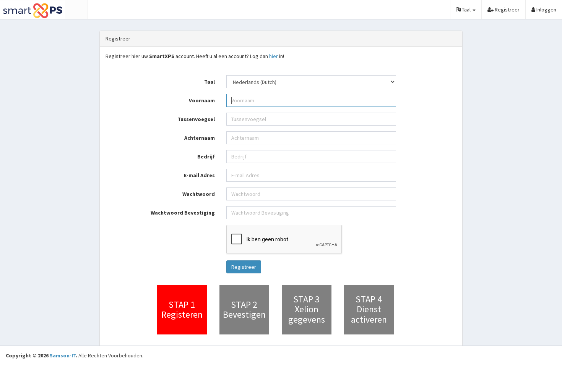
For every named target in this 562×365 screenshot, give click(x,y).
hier (273, 56)
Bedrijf (206, 156)
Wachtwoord (198, 194)
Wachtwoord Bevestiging (183, 212)
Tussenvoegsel (196, 119)
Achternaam (199, 137)
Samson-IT (63, 355)
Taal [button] (466, 9)
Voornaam (202, 100)
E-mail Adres (199, 175)
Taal (209, 81)
